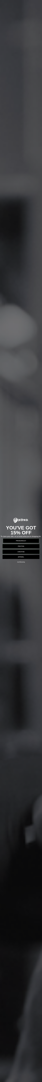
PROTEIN (21, 546)
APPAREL (21, 557)
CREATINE (21, 552)
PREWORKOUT (21, 541)
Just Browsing (21, 562)
